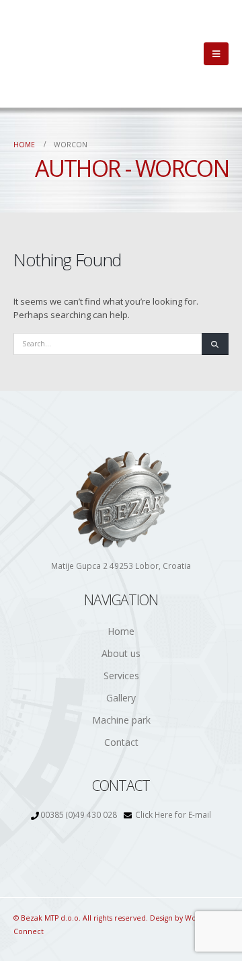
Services (121, 675)
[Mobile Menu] (216, 53)
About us (121, 653)
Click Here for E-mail (173, 814)
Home (121, 631)
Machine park (121, 720)
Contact (121, 742)
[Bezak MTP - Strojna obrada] (57, 54)
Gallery (121, 697)
